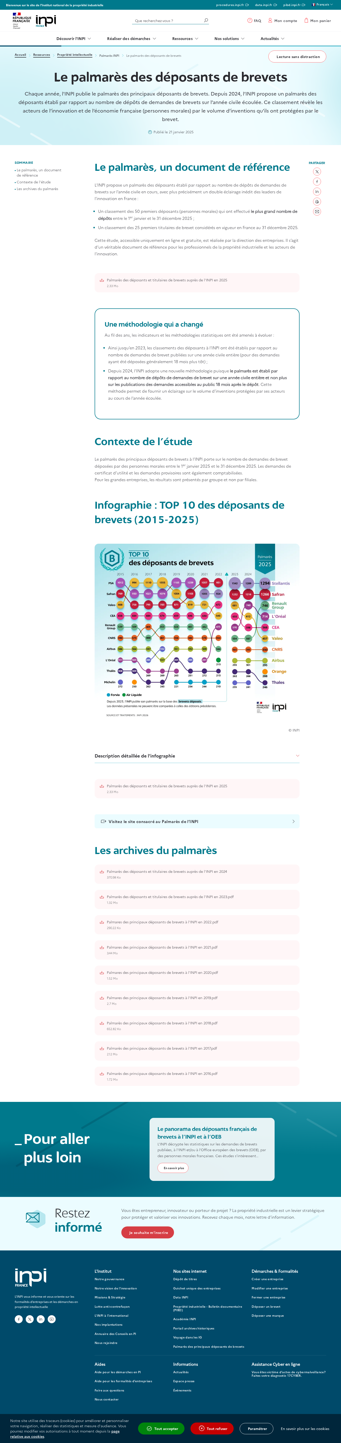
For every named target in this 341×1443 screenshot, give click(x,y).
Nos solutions (226, 38)
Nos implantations (109, 1324)
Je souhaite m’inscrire (148, 1232)
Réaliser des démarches (128, 38)
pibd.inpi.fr (292, 5)
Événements (182, 1390)
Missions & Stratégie (110, 1297)
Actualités (270, 38)
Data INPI (180, 1297)
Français (322, 4)
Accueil (20, 55)
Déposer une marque (268, 1315)
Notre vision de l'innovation (116, 1288)
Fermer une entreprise (268, 1297)
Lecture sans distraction (298, 56)
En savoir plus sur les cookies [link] (305, 1428)
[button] (317, 172)
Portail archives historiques (193, 1328)
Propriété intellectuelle (75, 55)
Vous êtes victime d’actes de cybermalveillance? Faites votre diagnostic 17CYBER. (289, 1373)
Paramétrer (257, 1428)
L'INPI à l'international (112, 1315)
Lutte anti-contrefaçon (112, 1306)
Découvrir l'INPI (71, 38)
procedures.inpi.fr (230, 5)
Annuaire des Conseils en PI (115, 1334)
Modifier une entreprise (270, 1288)
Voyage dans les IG (187, 1337)
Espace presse (184, 1381)
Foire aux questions (109, 1390)
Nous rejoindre (106, 1343)
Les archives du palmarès (37, 188)
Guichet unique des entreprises (197, 1288)
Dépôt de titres (185, 1279)
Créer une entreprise (267, 1279)
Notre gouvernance (110, 1279)
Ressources (182, 38)
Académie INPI (184, 1319)
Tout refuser (217, 1428)
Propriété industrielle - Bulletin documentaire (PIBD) (207, 1308)
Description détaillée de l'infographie (135, 756)
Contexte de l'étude (34, 181)
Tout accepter (166, 1428)
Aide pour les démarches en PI (118, 1372)
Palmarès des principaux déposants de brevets (208, 1346)
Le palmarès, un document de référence (39, 172)
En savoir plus (174, 1168)
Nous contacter (107, 1399)
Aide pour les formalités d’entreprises (123, 1381)
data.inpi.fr (263, 5)
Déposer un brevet (266, 1306)
